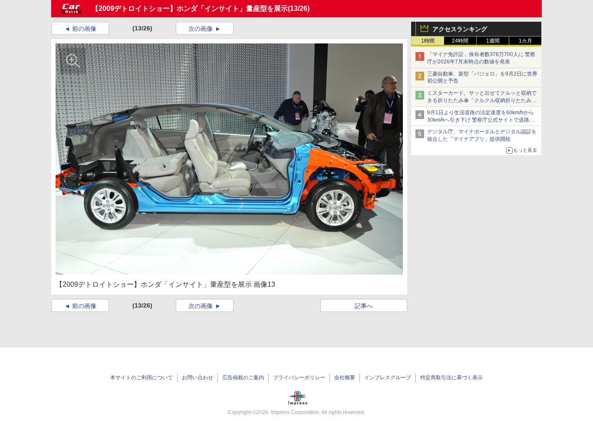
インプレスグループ (387, 378)
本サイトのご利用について (141, 378)
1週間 (493, 41)
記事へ (364, 305)
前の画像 (84, 28)
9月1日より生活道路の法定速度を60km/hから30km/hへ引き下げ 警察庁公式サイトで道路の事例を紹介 (480, 119)
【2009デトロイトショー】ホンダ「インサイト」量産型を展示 (190, 8)
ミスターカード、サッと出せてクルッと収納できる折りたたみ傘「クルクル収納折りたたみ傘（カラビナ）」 (482, 100)
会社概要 (344, 378)
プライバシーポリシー (299, 378)
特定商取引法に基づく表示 (451, 378)
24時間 (460, 41)
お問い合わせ (197, 378)
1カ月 (525, 41)
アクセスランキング (459, 29)
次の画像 (200, 28)
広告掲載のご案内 (243, 378)
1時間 (428, 41)
